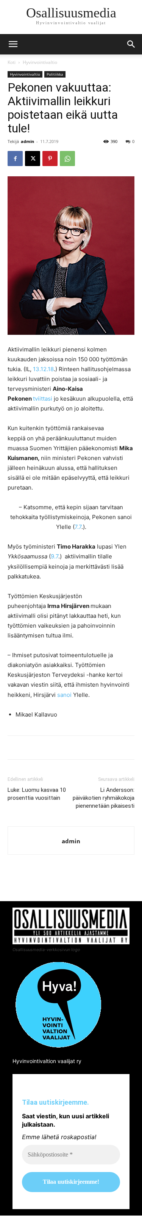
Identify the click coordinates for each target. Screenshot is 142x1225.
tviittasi (42, 398)
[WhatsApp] (67, 158)
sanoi (64, 694)
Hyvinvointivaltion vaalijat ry (46, 1061)
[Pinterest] (50, 158)
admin (27, 141)
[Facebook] (15, 158)
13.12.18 (43, 369)
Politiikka (55, 74)
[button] (131, 44)
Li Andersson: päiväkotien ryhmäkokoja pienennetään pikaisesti (103, 798)
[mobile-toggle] (13, 44)
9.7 (54, 556)
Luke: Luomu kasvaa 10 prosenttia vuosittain (37, 794)
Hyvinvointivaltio (40, 62)
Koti (12, 62)
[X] (32, 158)
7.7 (78, 526)
